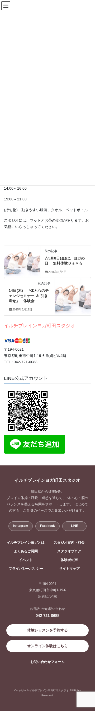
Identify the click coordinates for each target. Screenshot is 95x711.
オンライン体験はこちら (47, 646)
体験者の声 (69, 560)
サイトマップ (69, 568)
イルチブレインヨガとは (26, 542)
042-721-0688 (47, 615)
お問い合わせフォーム (47, 662)
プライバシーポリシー (26, 568)
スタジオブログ (69, 551)
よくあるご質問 (26, 551)
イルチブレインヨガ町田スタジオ (39, 325)
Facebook (47, 526)
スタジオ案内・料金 (69, 542)
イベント (26, 560)
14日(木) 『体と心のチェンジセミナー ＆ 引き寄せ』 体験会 (29, 295)
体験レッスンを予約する (47, 630)
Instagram (20, 526)
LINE (74, 526)
